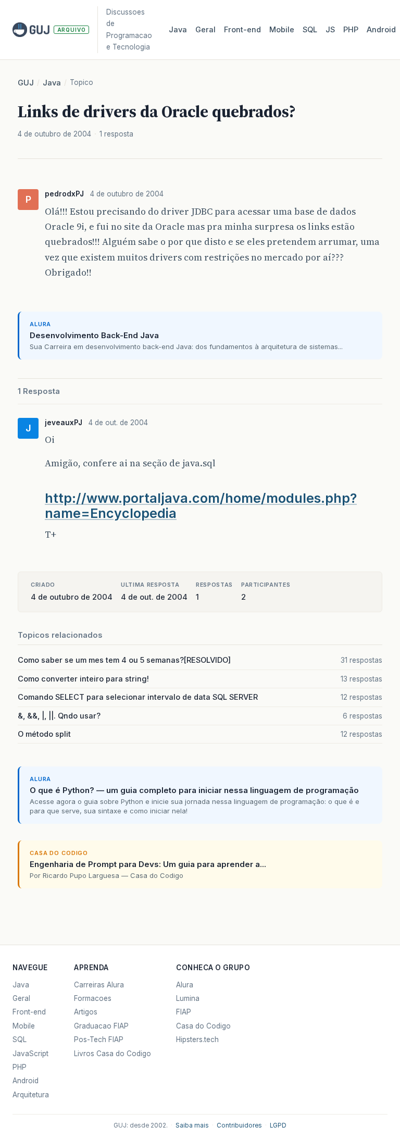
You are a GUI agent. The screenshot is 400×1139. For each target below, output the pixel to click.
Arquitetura (30, 1095)
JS (330, 29)
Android (381, 29)
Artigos (85, 1012)
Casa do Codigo (203, 1026)
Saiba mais (192, 1125)
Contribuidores (239, 1125)
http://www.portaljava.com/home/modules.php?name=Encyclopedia (201, 505)
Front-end (29, 1012)
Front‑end (242, 29)
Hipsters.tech (197, 1039)
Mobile (281, 29)
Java (178, 29)
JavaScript (30, 1053)
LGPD (278, 1125)
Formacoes (92, 998)
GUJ (26, 83)
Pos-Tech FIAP (98, 1039)
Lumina (187, 998)
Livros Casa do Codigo (112, 1053)
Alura (184, 985)
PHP (350, 29)
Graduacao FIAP (101, 1026)
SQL (310, 29)
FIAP (183, 1012)
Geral (205, 29)
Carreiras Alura (99, 985)
